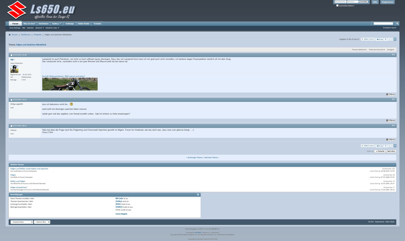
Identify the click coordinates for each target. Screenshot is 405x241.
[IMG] (118, 204)
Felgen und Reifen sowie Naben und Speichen (29, 169)
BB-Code (119, 199)
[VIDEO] (119, 207)
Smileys (119, 201)
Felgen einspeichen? (18, 187)
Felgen (13, 175)
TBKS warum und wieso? (75, 76)
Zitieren (392, 94)
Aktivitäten (43, 24)
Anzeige (390, 50)
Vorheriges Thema (194, 158)
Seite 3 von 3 (369, 39)
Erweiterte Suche (389, 28)
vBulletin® (198, 233)
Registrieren (387, 2)
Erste (381, 39)
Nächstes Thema (211, 158)
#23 (393, 126)
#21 (393, 55)
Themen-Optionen (358, 50)
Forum (15, 24)
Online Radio (83, 24)
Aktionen (38, 28)
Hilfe (375, 2)
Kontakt (97, 24)
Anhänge (70, 24)
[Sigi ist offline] (14, 69)
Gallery (55, 24)
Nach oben (391, 151)
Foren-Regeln (121, 214)
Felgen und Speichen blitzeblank (31, 45)
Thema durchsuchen (376, 50)
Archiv (371, 222)
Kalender (30, 28)
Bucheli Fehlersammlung (52, 76)
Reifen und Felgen (17, 181)
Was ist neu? (29, 24)
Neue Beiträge (14, 28)
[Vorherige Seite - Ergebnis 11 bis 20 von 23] (386, 39)
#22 (393, 99)
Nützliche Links (51, 28)
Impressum (379, 222)
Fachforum (25, 35)
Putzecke (37, 35)
